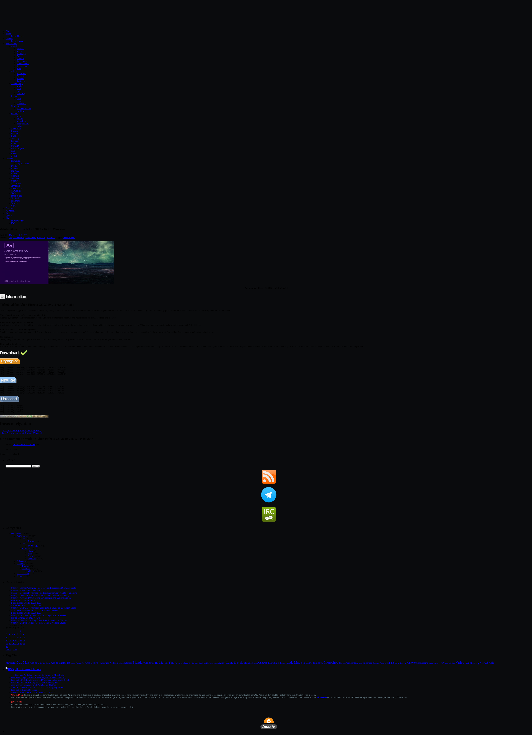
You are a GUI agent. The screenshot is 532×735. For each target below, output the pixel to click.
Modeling (314, 662)
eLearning (218, 663)
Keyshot (14, 141)
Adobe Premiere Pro (77, 663)
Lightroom (281, 663)
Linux (30, 551)
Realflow (21, 111)
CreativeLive (16, 188)
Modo (19, 86)
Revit (19, 68)
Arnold (20, 118)
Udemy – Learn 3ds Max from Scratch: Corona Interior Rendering (40, 595)
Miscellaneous (23, 573)
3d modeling (11, 663)
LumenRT (21, 103)
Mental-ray (21, 121)
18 (10, 640)
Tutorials (9, 158)
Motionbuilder (23, 63)
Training (389, 662)
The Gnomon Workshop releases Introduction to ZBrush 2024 (38, 675)
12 (12, 637)
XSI (13, 151)
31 (7, 646)
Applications (11, 43)
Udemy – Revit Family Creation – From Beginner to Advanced (38, 615)
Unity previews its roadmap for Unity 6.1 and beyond (34, 682)
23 (24, 640)
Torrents (9, 38)
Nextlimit (15, 106)
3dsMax (20, 48)
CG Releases (18, 237)
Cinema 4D (151, 662)
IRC (13, 223)
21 (18, 640)
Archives (9, 213)
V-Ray (19, 116)
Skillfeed (15, 198)
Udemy (14, 181)
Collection (21, 561)
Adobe (14, 71)
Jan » (15, 649)
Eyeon (14, 96)
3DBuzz (14, 193)
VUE (19, 98)
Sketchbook (22, 61)
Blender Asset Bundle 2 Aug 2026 (26, 603)
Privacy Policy (17, 221)
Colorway (21, 93)
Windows (51, 237)
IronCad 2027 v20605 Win (23, 600)
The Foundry (17, 83)
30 (24, 643)
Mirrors (306, 663)
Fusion (20, 101)
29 (21, 643)
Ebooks (25, 566)
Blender (14, 131)
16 (24, 637)
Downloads (30, 237)
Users (11, 235)
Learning (21, 563)
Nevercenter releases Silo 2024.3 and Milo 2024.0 (33, 692)
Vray (482, 662)
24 (7, 643)
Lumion (14, 143)
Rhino (13, 153)
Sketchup (15, 138)
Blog (8, 31)
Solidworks (22, 66)
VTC (13, 206)
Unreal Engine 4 (434, 663)
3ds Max (23, 662)
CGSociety (16, 183)
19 (12, 640)
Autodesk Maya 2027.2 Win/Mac (25, 590)
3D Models (10, 211)
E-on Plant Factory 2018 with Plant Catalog (22, 430)
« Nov (8, 649)
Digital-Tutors (23, 163)
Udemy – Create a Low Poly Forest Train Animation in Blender (39, 620)
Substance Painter (378, 663)
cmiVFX (15, 171)
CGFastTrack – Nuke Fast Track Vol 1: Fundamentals (34, 610)
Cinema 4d (16, 128)
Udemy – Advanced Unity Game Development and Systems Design (41, 598)
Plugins (14, 113)
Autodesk (15, 46)
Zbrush (14, 156)
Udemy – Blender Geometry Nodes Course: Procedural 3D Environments (43, 588)
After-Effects (22, 76)
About (8, 218)
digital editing (182, 663)
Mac (30, 553)
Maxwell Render (24, 108)
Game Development (238, 662)
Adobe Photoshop (61, 662)
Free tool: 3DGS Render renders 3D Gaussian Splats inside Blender (40, 680)
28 (18, 643)
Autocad (20, 56)
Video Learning (467, 662)
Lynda (14, 166)
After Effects (69, 237)
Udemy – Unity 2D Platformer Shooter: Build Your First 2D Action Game (43, 608)
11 (10, 637)
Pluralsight (15, 161)
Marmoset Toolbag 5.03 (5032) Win (27, 605)
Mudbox (20, 58)
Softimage (21, 53)
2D (10, 237)
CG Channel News (28, 669)
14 (18, 637)
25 (10, 643)
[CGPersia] (24, 417)
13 (15, 637)
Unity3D (15, 146)
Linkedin (15, 168)
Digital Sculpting (207, 663)
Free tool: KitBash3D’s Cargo (24, 690)
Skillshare (15, 201)
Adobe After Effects (44, 663)
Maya (19, 51)
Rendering (358, 663)
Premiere (20, 78)
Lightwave (16, 136)
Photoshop (21, 73)
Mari (19, 88)
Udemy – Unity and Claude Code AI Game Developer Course (38, 623)
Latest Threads (17, 36)
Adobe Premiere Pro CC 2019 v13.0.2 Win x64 (21, 433)
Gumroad (15, 178)
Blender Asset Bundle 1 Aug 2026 (26, 613)
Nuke (19, 91)
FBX (223, 663)
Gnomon (15, 176)
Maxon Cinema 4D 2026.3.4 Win (25, 618)
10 (7, 637)
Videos (31, 571)
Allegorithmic (23, 123)
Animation (104, 662)
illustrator (21, 81)
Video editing (449, 663)
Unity (410, 662)
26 (12, 643)
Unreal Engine (17, 148)
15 (21, 637)
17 (7, 640)
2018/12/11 (22, 235)
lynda (290, 662)
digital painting (195, 663)
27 (15, 643)
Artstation (119, 663)
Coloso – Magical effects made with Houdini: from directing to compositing (44, 593)
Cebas (19, 126)
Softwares (41, 237)
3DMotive (15, 186)
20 (15, 640)
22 (21, 640)
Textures (9, 208)
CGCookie (16, 191)
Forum (8, 33)
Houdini (14, 133)
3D (23, 543)
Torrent (20, 576)
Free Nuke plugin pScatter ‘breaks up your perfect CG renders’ (38, 677)
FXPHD (15, 173)
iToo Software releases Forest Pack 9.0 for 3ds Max (33, 685)
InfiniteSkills (16, 196)
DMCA (9, 216)
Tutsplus (14, 203)
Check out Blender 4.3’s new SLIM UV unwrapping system (37, 687)
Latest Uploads (17, 41)
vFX (441, 663)
